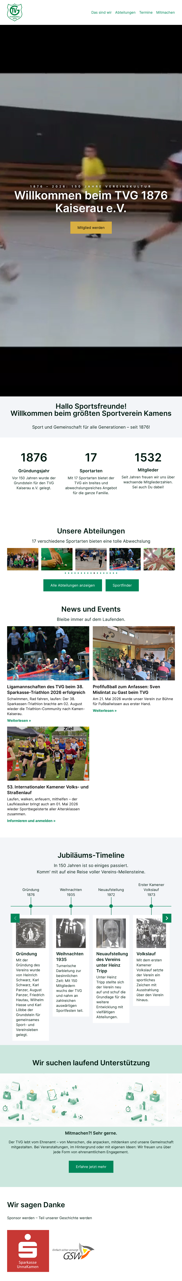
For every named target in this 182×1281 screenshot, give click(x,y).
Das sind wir (101, 12)
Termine (146, 12)
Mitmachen (165, 12)
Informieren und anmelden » (31, 821)
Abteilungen (125, 12)
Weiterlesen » (19, 720)
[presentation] (166, 918)
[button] (10, 559)
